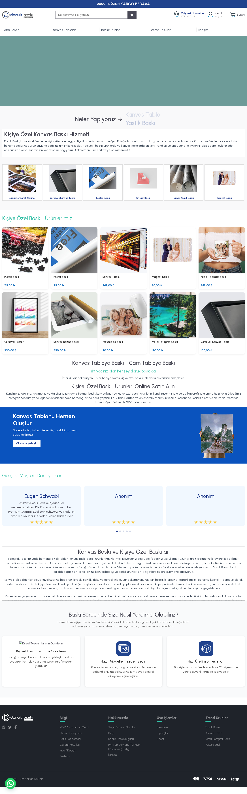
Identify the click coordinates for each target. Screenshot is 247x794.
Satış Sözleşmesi (70, 739)
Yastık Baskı (212, 727)
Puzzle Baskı (213, 744)
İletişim (203, 30)
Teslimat (65, 756)
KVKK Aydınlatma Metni (74, 727)
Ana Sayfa (12, 30)
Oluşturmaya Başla (26, 443)
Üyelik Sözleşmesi (71, 733)
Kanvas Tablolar (64, 30)
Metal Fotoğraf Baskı (217, 739)
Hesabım (162, 727)
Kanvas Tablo (213, 733)
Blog (111, 733)
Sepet (160, 739)
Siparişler (162, 733)
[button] (10, 783)
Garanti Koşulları (70, 744)
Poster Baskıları (160, 30)
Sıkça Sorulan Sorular (121, 727)
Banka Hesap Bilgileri (121, 739)
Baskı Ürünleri (110, 30)
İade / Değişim (68, 750)
